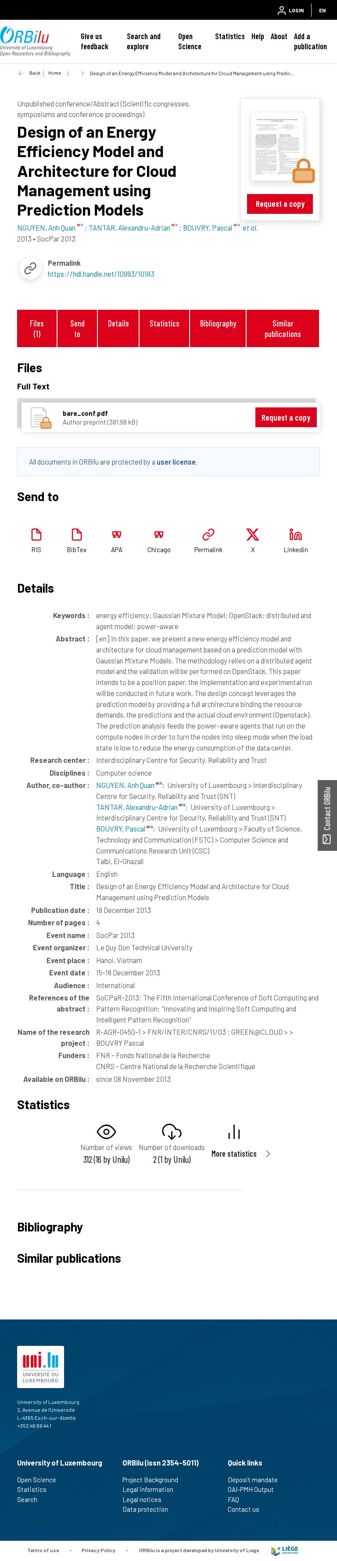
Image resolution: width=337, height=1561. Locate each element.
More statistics (234, 1153)
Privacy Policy (98, 1550)
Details (118, 323)
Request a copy (280, 203)
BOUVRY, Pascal (121, 828)
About (279, 36)
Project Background (150, 1480)
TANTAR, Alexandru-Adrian (137, 806)
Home (54, 73)
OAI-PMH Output (251, 1489)
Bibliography (218, 323)
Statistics (230, 36)
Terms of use (43, 1550)
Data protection (145, 1509)
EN (322, 10)
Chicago (159, 549)
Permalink (208, 549)
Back (34, 73)
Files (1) (37, 328)
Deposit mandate (253, 1480)
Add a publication (310, 41)
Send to (77, 328)
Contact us (243, 1509)
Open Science (189, 41)
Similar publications (283, 328)
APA (116, 549)
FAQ (233, 1499)
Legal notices (141, 1499)
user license (176, 461)
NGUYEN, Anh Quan (126, 784)
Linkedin (295, 549)
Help (257, 36)
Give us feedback (94, 41)
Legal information (147, 1489)
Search (27, 1499)
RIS (36, 549)
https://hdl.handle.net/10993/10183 (101, 273)
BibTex (76, 549)
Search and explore (144, 41)
